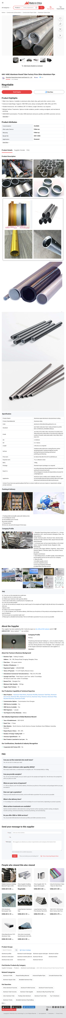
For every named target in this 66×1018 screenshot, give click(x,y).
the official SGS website (42, 629)
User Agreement (42, 1013)
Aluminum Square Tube (9, 979)
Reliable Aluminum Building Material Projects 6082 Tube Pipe (9, 885)
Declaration (51, 1013)
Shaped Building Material (22, 975)
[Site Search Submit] (41, 7)
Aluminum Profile (20, 698)
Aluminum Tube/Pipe (44, 694)
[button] (3, 3)
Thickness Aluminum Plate (49, 696)
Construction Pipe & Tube (29, 12)
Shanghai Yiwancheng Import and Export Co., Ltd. (19, 77)
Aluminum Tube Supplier (26, 992)
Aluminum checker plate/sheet (25, 956)
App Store (6, 1007)
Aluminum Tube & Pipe (44, 12)
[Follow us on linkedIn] (47, 1009)
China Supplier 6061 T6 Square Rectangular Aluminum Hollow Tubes (40, 885)
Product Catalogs (26, 950)
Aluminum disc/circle (7, 959)
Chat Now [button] (50, 92)
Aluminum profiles (6, 953)
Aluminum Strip (36, 696)
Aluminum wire (21, 959)
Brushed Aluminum (9, 698)
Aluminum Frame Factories (46, 987)
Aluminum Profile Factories (28, 987)
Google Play (16, 1007)
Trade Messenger (28, 1007)
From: (9, 833)
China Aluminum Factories (10, 987)
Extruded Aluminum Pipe (55, 975)
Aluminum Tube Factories (10, 992)
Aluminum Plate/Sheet (19, 694)
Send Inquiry (17, 92)
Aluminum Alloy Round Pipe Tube (45, 992)
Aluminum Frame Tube (40, 996)
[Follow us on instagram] (58, 1007)
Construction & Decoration (14, 12)
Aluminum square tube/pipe (40, 953)
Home (3, 12)
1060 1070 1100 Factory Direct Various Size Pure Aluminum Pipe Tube (56, 911)
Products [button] (17, 7)
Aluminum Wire (15, 696)
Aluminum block (53, 956)
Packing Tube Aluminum (24, 996)
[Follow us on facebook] (53, 1007)
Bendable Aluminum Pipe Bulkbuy (25, 1000)
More (3, 1003)
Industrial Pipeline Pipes (39, 975)
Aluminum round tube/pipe (24, 953)
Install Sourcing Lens (9, 1009)
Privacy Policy (59, 1013)
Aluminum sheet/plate (7, 956)
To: (10, 837)
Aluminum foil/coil (38, 959)
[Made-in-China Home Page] (33, 3)
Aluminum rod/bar (53, 953)
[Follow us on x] (56, 1007)
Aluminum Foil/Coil (25, 696)
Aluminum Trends (7, 1000)
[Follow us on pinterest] (63, 1007)
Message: (8, 842)
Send (14, 856)
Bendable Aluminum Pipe (25, 979)
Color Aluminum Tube (8, 996)
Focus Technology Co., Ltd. (21, 1013)
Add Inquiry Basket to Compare (33, 66)
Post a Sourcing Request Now (49, 856)
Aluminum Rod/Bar (32, 694)
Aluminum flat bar (38, 956)
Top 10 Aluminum (54, 996)
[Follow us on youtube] (61, 1007)
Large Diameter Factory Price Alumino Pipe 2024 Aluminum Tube (40, 911)
